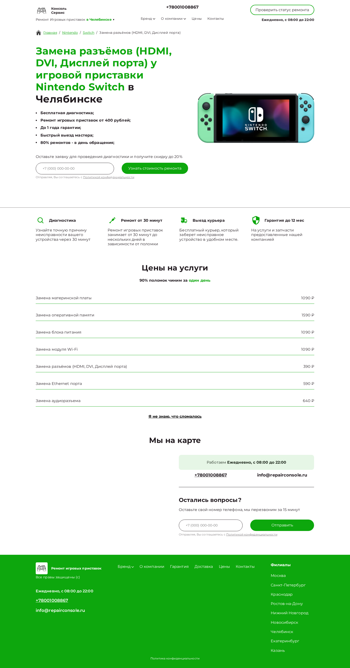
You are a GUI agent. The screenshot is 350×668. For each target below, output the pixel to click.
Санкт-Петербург (288, 585)
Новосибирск (284, 622)
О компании (172, 19)
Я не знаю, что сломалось (175, 416)
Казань (278, 650)
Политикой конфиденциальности (108, 177)
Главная (50, 32)
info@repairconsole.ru (282, 475)
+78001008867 (182, 7)
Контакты (215, 19)
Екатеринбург (285, 641)
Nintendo (70, 32)
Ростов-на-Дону (287, 603)
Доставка (204, 566)
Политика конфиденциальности (175, 658)
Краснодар (282, 594)
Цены (196, 19)
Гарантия (179, 566)
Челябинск (282, 631)
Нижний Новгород (289, 613)
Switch (89, 32)
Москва (278, 575)
